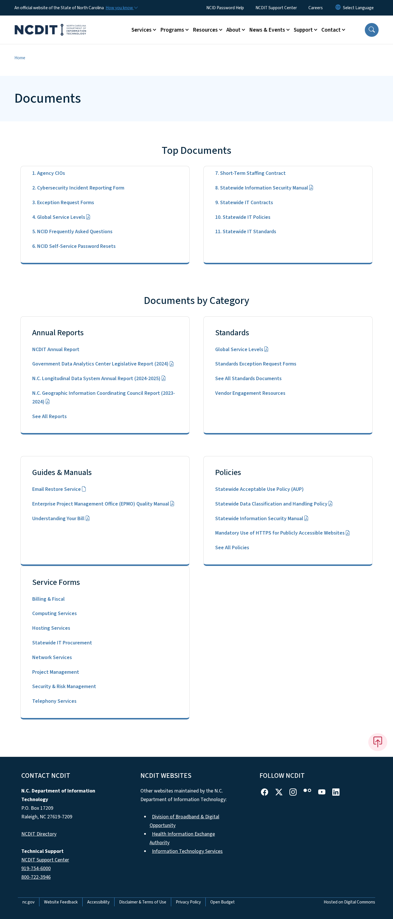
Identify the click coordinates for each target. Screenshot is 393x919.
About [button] (233, 30)
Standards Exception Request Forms (255, 363)
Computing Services (54, 613)
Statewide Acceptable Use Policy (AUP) (259, 489)
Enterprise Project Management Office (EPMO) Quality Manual (100, 504)
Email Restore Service (56, 489)
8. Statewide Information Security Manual (261, 188)
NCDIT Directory (38, 834)
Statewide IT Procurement (62, 642)
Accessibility (98, 902)
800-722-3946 (36, 877)
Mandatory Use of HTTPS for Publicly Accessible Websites (280, 533)
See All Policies (232, 547)
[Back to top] (377, 742)
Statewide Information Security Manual (259, 518)
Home (19, 58)
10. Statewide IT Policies (242, 217)
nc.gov (28, 902)
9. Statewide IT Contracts (244, 202)
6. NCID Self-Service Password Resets (74, 246)
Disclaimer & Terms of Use (142, 902)
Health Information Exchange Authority (182, 838)
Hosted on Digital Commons (349, 902)
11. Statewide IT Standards (245, 231)
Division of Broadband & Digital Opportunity (184, 821)
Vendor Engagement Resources (250, 393)
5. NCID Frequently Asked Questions (72, 231)
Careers (315, 8)
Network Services (52, 657)
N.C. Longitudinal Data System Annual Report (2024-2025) (96, 378)
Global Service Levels (239, 349)
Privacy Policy (188, 902)
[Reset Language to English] (338, 7)
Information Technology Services (187, 851)
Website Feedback (61, 902)
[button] (372, 30)
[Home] (50, 23)
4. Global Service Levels (58, 217)
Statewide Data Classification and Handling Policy (271, 504)
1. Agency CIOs (48, 173)
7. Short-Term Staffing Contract (250, 173)
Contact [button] (331, 30)
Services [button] (141, 30)
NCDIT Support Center (276, 8)
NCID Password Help (225, 8)
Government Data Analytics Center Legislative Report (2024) (100, 363)
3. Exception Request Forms (63, 202)
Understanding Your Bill (58, 518)
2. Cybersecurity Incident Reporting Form (78, 188)
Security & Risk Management (64, 686)
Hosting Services (51, 628)
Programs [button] (172, 30)
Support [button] (303, 30)
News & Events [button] (267, 30)
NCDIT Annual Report (55, 349)
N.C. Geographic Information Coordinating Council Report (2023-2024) (103, 397)
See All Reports (49, 416)
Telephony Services (54, 701)
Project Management (55, 672)
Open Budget (222, 902)
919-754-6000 (36, 868)
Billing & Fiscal (48, 599)
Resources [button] (205, 30)
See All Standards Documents (248, 378)
